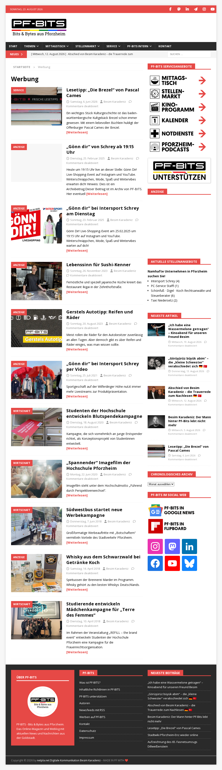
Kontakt (164, 46)
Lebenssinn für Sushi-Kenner (98, 264)
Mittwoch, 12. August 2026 (186, 400)
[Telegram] (195, 9)
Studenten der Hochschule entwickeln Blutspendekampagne (104, 413)
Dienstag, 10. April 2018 (85, 621)
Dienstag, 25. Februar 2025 (87, 158)
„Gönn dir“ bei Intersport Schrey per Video (102, 366)
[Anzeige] (36, 163)
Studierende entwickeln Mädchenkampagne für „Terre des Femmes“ (100, 609)
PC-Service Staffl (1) (165, 286)
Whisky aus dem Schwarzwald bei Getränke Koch (103, 559)
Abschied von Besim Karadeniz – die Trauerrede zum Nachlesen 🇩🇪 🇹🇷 (189, 392)
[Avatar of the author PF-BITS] (43, 712)
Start (13, 46)
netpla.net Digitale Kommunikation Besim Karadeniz (69, 760)
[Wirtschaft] (36, 427)
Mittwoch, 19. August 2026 (186, 342)
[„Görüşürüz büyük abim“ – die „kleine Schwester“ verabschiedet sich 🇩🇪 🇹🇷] (156, 363)
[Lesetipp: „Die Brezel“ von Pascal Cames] (156, 451)
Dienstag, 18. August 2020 (86, 422)
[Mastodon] (179, 9)
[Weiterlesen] (77, 132)
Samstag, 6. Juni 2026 (83, 102)
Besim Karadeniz (115, 102)
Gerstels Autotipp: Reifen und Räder (99, 314)
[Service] (36, 106)
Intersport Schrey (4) (165, 281)
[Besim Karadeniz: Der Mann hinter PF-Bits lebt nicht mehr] (156, 421)
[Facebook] (170, 9)
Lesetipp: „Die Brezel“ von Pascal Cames (102, 92)
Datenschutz (87, 731)
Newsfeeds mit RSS (92, 710)
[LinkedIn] (187, 9)
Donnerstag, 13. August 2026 (188, 371)
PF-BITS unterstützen (93, 696)
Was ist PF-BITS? (89, 682)
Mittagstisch (55, 46)
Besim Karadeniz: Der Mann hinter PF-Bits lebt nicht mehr (189, 421)
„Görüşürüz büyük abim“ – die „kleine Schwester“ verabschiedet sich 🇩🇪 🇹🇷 (188, 362)
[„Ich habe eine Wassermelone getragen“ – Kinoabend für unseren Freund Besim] (156, 329)
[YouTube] (212, 9)
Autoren (84, 703)
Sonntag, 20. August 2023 (86, 324)
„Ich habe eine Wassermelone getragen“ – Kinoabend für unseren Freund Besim (188, 331)
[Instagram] (204, 9)
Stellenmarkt (85, 46)
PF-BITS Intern (137, 46)
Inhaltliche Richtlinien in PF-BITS (99, 689)
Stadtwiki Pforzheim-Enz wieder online (173, 735)
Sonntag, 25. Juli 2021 (83, 375)
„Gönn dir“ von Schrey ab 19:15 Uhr (100, 149)
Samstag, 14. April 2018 (85, 569)
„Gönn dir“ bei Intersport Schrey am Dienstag (102, 211)
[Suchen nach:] (189, 54)
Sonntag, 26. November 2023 (89, 271)
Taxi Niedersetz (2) (164, 300)
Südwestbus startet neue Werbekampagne (94, 512)
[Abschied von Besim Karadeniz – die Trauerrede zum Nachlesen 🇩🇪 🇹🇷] (156, 392)
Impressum (86, 737)
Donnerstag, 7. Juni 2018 (85, 521)
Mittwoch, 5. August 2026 (186, 430)
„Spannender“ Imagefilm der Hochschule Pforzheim (98, 465)
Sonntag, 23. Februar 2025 (87, 220)
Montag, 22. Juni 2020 (83, 474)
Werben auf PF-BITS (92, 717)
